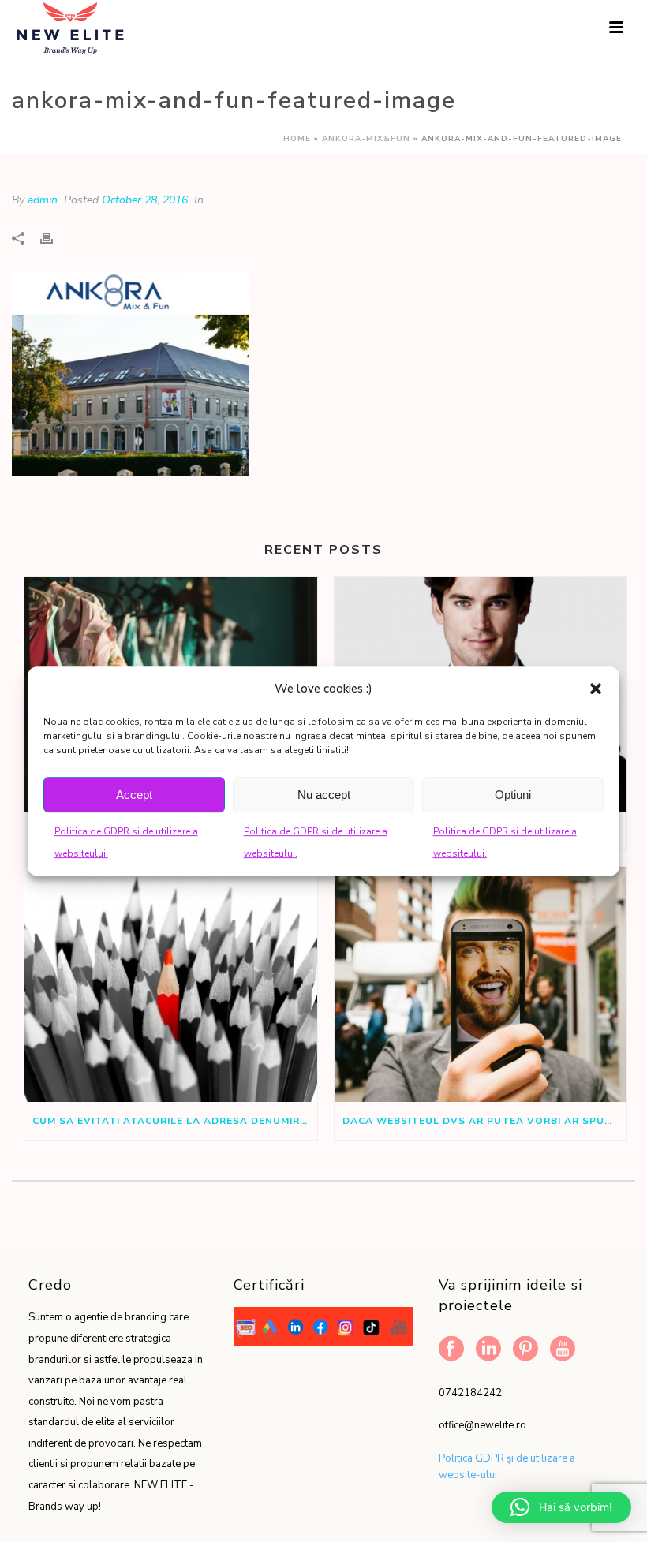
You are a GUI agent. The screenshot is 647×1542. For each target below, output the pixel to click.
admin (43, 199)
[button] (596, 688)
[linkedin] (488, 1350)
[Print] (54, 237)
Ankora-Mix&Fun (366, 138)
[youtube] (562, 1350)
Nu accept (323, 794)
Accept (134, 794)
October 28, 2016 (145, 199)
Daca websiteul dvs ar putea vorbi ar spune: (482, 1120)
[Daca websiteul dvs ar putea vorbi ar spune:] (481, 984)
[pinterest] (525, 1350)
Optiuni (513, 794)
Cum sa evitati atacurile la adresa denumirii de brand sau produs (174, 1120)
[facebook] (451, 1350)
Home (297, 138)
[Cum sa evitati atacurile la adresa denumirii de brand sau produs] (170, 984)
